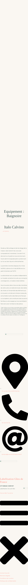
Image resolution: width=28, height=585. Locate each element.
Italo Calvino (14, 227)
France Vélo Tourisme (6, 493)
